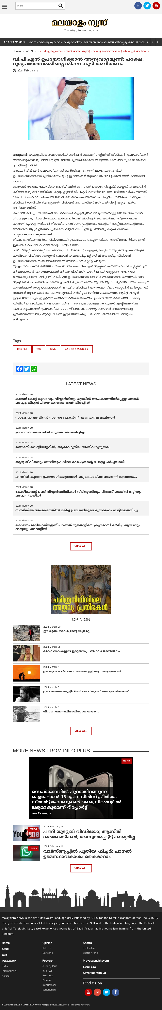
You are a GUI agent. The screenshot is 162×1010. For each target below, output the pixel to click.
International (9, 971)
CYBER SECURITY (77, 349)
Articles (46, 948)
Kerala (5, 976)
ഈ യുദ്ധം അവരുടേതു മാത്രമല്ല (66, 631)
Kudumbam (49, 985)
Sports (87, 943)
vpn (39, 349)
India (5, 966)
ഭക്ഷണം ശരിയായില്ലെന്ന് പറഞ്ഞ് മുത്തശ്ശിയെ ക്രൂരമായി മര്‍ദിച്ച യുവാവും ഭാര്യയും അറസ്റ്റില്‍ (77, 527)
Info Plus (31, 51)
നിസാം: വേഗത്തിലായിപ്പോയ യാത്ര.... (71, 711)
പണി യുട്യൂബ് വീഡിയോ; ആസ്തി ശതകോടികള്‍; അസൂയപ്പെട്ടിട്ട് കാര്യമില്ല (89, 834)
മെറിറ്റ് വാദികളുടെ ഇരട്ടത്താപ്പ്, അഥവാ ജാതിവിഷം (81, 651)
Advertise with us (94, 973)
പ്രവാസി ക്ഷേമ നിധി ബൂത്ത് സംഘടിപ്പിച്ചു (50, 433)
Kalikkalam (89, 948)
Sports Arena (90, 953)
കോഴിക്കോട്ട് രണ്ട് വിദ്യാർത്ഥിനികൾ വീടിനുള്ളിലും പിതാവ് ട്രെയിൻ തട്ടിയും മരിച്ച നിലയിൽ (78, 494)
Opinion (47, 943)
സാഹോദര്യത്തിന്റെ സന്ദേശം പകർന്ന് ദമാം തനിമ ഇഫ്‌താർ (65, 418)
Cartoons (47, 953)
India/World (9, 961)
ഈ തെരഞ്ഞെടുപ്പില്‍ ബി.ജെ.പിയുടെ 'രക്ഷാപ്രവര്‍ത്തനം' (86, 691)
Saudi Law (89, 967)
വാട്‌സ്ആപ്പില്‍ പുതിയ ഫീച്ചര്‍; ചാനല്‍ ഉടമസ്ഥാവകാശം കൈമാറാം (87, 854)
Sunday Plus (49, 966)
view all (81, 546)
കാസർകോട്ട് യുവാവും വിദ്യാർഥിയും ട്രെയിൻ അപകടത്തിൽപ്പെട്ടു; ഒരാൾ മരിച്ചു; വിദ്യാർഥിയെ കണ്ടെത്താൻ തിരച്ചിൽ (77, 401)
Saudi (5, 949)
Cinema (46, 980)
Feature (47, 961)
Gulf (4, 955)
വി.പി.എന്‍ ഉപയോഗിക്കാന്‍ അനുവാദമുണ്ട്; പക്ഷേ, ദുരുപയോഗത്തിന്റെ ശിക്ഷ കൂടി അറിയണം (78, 61)
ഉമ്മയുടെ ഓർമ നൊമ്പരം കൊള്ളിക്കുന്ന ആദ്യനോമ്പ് (82, 671)
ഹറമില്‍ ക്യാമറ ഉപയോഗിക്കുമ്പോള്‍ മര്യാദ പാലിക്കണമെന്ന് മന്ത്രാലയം (76, 477)
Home (17, 51)
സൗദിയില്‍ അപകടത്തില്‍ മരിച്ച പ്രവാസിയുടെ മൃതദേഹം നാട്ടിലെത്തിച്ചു (76, 510)
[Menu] (4, 7)
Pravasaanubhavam (96, 961)
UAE (53, 349)
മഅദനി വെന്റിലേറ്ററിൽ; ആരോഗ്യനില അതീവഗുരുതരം (62, 447)
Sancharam (49, 990)
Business (47, 975)
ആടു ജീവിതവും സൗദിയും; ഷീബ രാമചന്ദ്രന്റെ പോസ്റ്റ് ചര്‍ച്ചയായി (69, 462)
